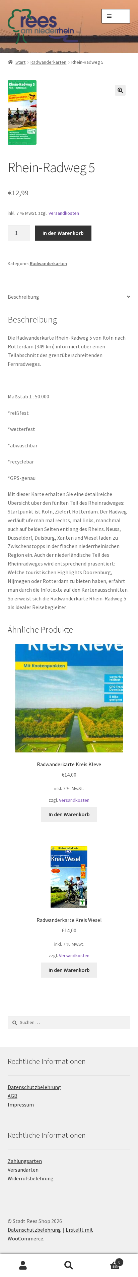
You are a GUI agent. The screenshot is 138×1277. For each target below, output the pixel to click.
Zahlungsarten (25, 1161)
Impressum (21, 1104)
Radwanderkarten (48, 62)
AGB (12, 1095)
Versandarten (23, 1169)
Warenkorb (106, 1260)
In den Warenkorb (63, 233)
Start (20, 62)
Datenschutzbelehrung (34, 1087)
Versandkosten (64, 213)
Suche (69, 1265)
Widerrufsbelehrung (31, 1178)
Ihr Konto (23, 1265)
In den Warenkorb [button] (69, 814)
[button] (120, 90)
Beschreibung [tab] (23, 296)
